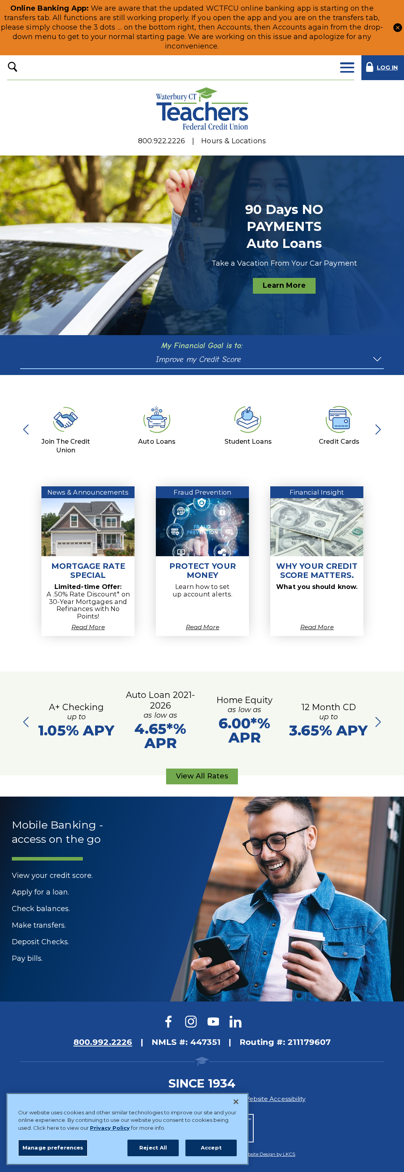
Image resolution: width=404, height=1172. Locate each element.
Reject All (153, 1147)
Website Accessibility (274, 1099)
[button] (397, 27)
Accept (211, 1147)
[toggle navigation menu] (347, 67)
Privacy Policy (110, 1128)
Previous (28, 429)
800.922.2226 (161, 141)
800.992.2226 (102, 1042)
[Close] (236, 1101)
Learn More (284, 285)
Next (376, 429)
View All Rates (202, 778)
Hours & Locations (233, 141)
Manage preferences (52, 1147)
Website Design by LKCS (268, 1154)
